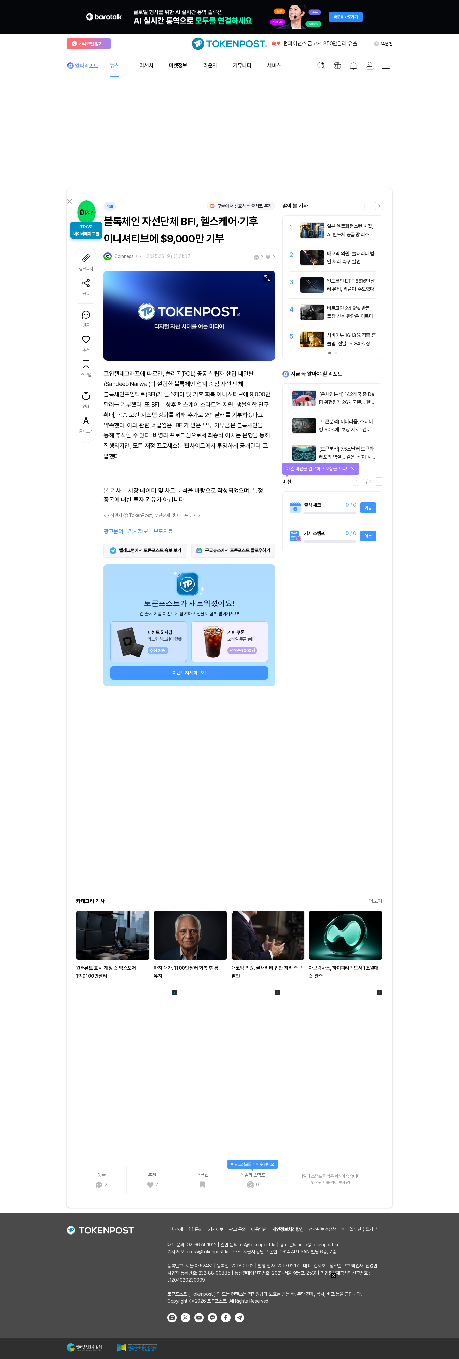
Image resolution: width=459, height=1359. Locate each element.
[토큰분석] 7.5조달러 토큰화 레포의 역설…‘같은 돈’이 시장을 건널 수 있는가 (347, 457)
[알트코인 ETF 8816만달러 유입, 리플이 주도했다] (312, 291)
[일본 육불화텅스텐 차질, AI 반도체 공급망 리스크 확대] (312, 236)
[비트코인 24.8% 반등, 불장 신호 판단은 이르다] (312, 318)
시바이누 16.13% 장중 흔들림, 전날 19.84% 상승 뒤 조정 (351, 343)
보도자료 (163, 531)
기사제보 (138, 531)
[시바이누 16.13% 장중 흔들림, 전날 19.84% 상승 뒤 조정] (312, 345)
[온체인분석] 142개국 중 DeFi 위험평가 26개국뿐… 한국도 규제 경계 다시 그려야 (347, 402)
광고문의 (113, 531)
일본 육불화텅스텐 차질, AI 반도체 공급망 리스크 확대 (350, 234)
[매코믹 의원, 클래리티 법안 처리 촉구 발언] (312, 263)
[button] (379, 206)
